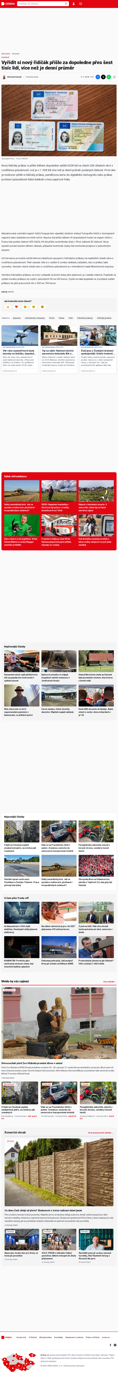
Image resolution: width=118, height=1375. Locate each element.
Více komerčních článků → (100, 1133)
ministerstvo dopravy (35, 318)
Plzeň (51, 318)
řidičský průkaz (104, 318)
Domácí (15, 54)
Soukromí (21, 1337)
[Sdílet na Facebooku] (98, 77)
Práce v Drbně (92, 1337)
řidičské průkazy (85, 318)
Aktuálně (5, 54)
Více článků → (110, 982)
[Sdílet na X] (103, 77)
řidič (71, 318)
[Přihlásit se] (73, 3)
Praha (61, 318)
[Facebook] (110, 1345)
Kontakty (58, 1337)
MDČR (25, 159)
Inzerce (106, 1337)
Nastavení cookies (74, 1337)
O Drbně (33, 1337)
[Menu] (80, 4)
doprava (17, 318)
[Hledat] (66, 3)
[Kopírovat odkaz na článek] (114, 77)
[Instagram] (115, 1345)
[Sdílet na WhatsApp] (108, 77)
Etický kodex (45, 1337)
